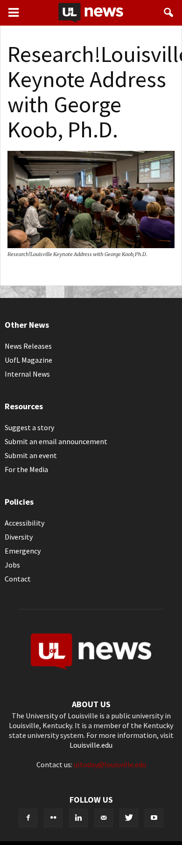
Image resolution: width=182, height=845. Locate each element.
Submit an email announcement (56, 441)
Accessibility (24, 522)
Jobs (12, 564)
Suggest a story (29, 427)
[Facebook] (28, 818)
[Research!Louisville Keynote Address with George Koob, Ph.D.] (91, 245)
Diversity (19, 536)
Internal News (27, 374)
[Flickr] (53, 818)
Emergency (23, 550)
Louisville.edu (91, 745)
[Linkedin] (78, 818)
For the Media (26, 469)
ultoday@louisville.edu (110, 764)
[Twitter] (128, 818)
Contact (18, 578)
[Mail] (103, 818)
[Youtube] (154, 818)
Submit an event (31, 455)
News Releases (28, 346)
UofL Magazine (28, 360)
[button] (169, 12)
